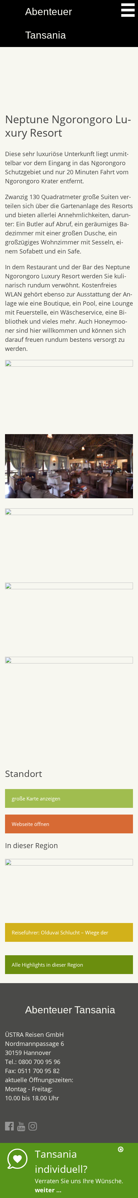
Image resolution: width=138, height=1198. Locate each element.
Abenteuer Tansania (48, 23)
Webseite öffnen (30, 824)
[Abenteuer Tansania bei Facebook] (9, 1126)
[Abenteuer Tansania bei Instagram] (32, 1126)
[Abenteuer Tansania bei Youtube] (21, 1126)
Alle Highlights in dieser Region (47, 964)
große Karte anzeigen (36, 798)
